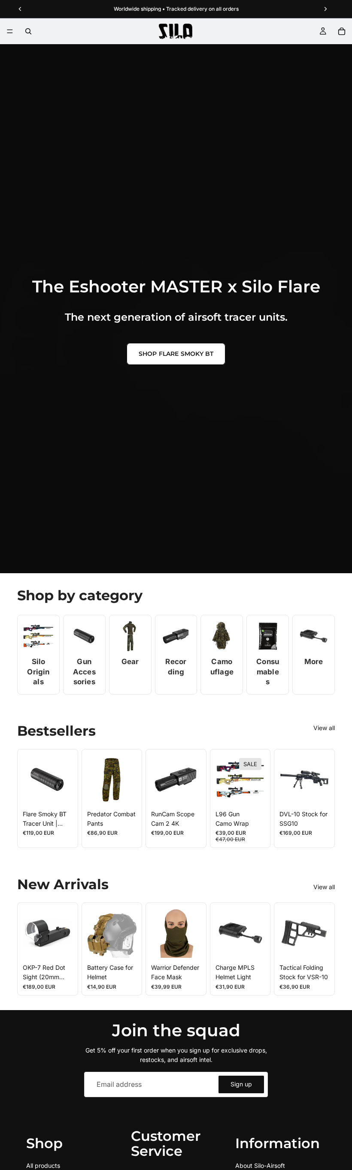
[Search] (28, 31)
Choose (130, 790)
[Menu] (10, 31)
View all (324, 727)
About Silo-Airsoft (260, 1165)
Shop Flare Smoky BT (176, 354)
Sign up (241, 1084)
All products (43, 1165)
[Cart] (341, 31)
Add (66, 790)
